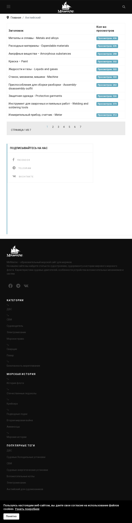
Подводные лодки (17, 414)
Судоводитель (15, 326)
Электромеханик (16, 332)
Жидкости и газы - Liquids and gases (33, 69)
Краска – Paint (18, 61)
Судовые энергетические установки (27, 470)
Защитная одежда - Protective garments (35, 96)
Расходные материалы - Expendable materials (39, 45)
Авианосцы (13, 426)
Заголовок (16, 30)
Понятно (11, 516)
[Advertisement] (66, 210)
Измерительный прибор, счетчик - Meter (35, 114)
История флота (15, 383)
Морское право (15, 338)
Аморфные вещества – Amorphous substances (40, 53)
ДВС (9, 309)
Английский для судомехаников (25, 489)
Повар (10, 355)
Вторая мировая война (20, 420)
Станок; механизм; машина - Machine (33, 76)
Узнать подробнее (27, 509)
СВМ (9, 319)
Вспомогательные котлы (21, 476)
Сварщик (12, 349)
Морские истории (16, 437)
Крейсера (12, 403)
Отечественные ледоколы (21, 393)
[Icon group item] (11, 286)
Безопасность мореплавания (23, 365)
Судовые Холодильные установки (26, 457)
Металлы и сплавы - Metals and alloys (34, 38)
